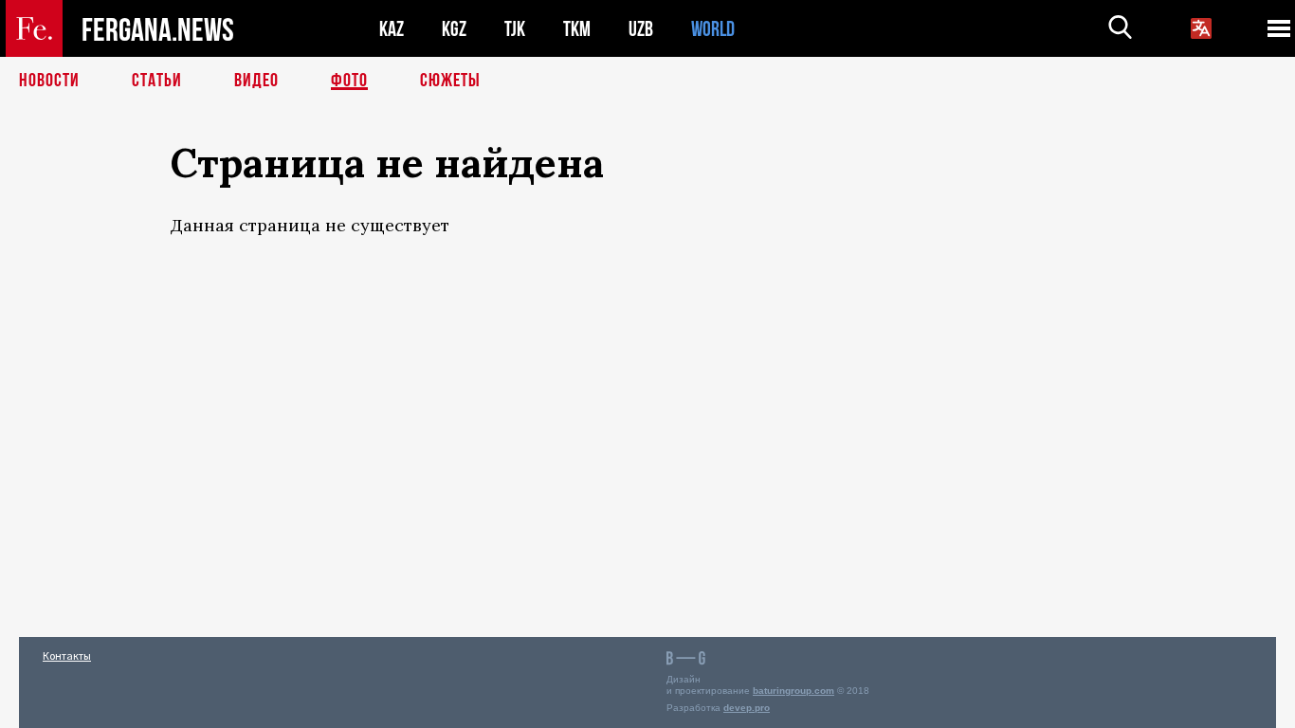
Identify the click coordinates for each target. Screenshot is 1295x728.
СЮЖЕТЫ (450, 80)
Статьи (157, 80)
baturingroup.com (793, 690)
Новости (49, 80)
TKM (577, 29)
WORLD (713, 29)
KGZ (454, 29)
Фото (349, 80)
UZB (641, 29)
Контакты (67, 655)
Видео (256, 80)
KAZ (391, 29)
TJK (514, 29)
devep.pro (746, 707)
